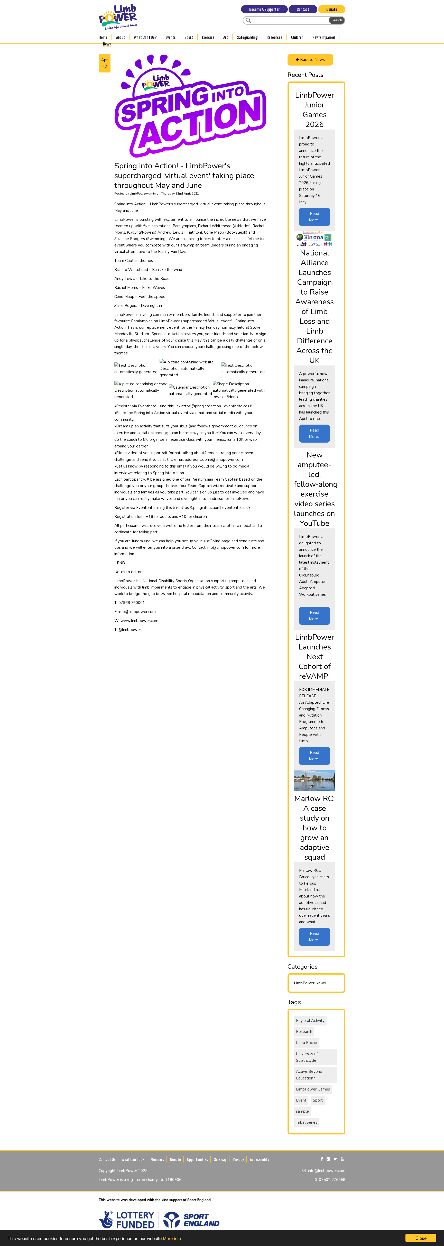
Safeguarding (247, 37)
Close (421, 1238)
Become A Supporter (264, 9)
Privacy (238, 1159)
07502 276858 (332, 1179)
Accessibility (259, 1159)
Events (170, 37)
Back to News (312, 59)
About (120, 37)
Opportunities (197, 1159)
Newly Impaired (323, 37)
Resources (274, 37)
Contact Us (107, 1159)
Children (297, 37)
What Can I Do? (145, 37)
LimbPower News (310, 983)
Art (225, 37)
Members (157, 1159)
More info (172, 1238)
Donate (331, 9)
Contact (303, 9)
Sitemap (220, 1159)
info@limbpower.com (326, 1170)
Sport (188, 37)
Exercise (208, 37)
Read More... (314, 217)
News (107, 44)
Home (103, 37)
